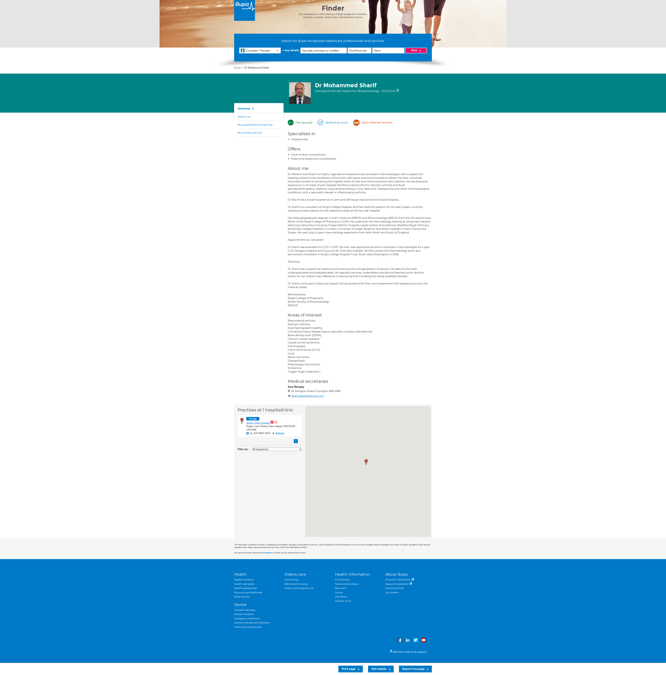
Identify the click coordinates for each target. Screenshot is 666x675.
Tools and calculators (346, 584)
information (266, 553)
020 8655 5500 (262, 433)
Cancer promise (394, 588)
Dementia (341, 596)
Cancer (339, 592)
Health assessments (245, 588)
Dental (240, 604)
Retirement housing (296, 584)
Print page (349, 668)
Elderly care (295, 574)
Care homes (291, 579)
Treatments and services (248, 627)
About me (244, 116)
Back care (340, 588)
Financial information (398, 579)
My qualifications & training (255, 124)
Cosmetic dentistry (244, 610)
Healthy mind (343, 601)
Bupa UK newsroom (397, 584)
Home (237, 67)
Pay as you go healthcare (248, 592)
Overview (244, 108)
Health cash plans (244, 584)
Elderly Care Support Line (299, 588)
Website (279, 433)
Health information (352, 574)
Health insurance (244, 579)
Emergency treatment (246, 618)
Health (240, 574)
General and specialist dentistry (252, 622)
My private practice (250, 132)
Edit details (379, 668)
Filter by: (243, 449)
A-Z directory (342, 579)
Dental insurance (244, 614)
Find (414, 50)
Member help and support (409, 651)
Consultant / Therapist (258, 50)
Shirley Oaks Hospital (258, 422)
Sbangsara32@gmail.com (307, 396)
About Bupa (397, 574)
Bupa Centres (242, 596)
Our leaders (392, 592)
